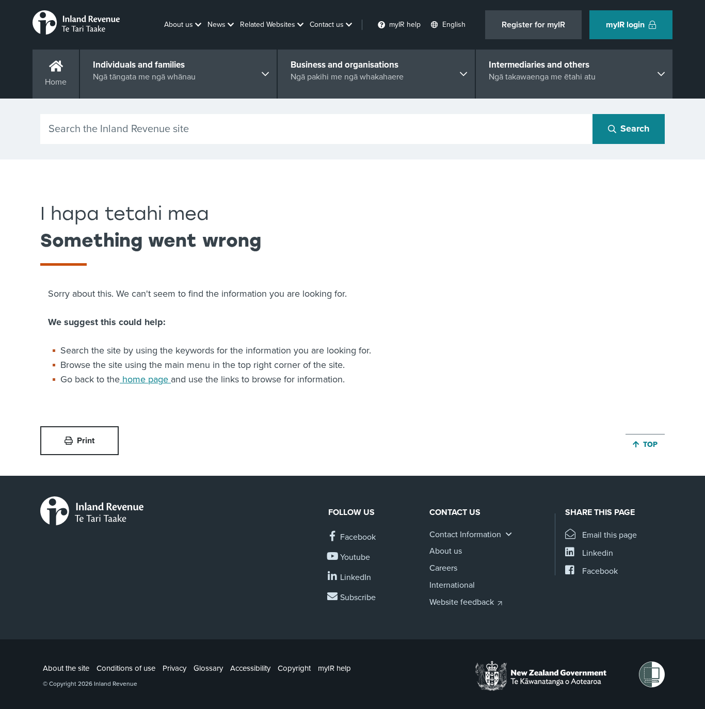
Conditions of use (126, 668)
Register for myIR (533, 25)
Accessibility (250, 668)
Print (85, 441)
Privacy (174, 668)
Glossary (208, 668)
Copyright (294, 668)
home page (145, 379)
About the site (66, 668)
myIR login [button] (625, 25)
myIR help (334, 668)
